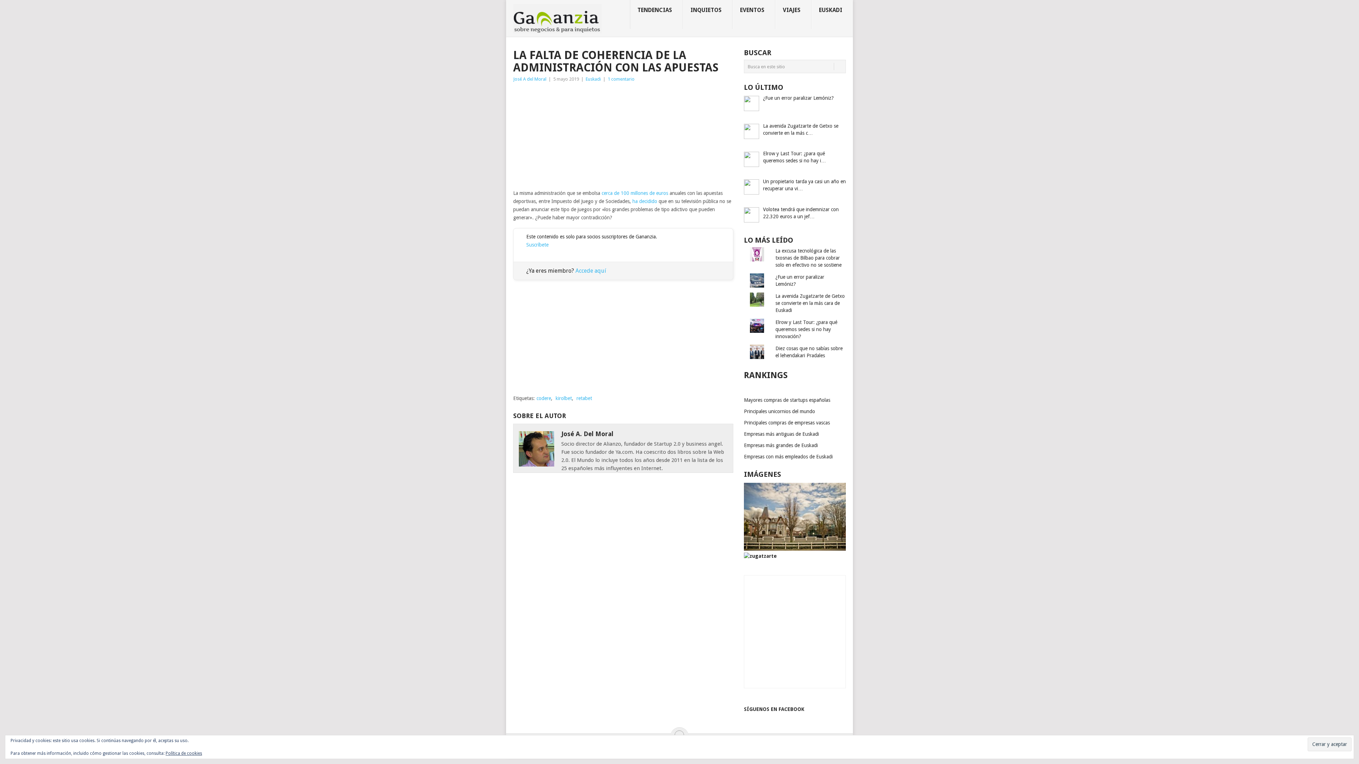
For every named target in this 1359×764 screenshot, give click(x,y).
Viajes (792, 10)
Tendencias (654, 10)
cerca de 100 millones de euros (635, 193)
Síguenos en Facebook (774, 709)
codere (544, 398)
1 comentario (621, 79)
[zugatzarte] (795, 549)
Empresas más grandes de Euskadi (781, 445)
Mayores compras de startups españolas (787, 400)
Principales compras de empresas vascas (787, 423)
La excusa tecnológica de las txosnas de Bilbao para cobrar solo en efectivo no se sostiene (808, 258)
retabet (584, 398)
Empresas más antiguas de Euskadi (781, 434)
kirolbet (564, 398)
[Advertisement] (623, 136)
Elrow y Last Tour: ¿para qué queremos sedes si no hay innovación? (806, 329)
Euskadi (830, 10)
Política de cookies (184, 753)
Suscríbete (537, 245)
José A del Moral (529, 79)
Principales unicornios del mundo (779, 411)
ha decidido (644, 201)
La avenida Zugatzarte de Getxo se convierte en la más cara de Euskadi (810, 303)
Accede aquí (590, 270)
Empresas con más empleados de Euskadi (788, 456)
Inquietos (706, 10)
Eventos (752, 10)
